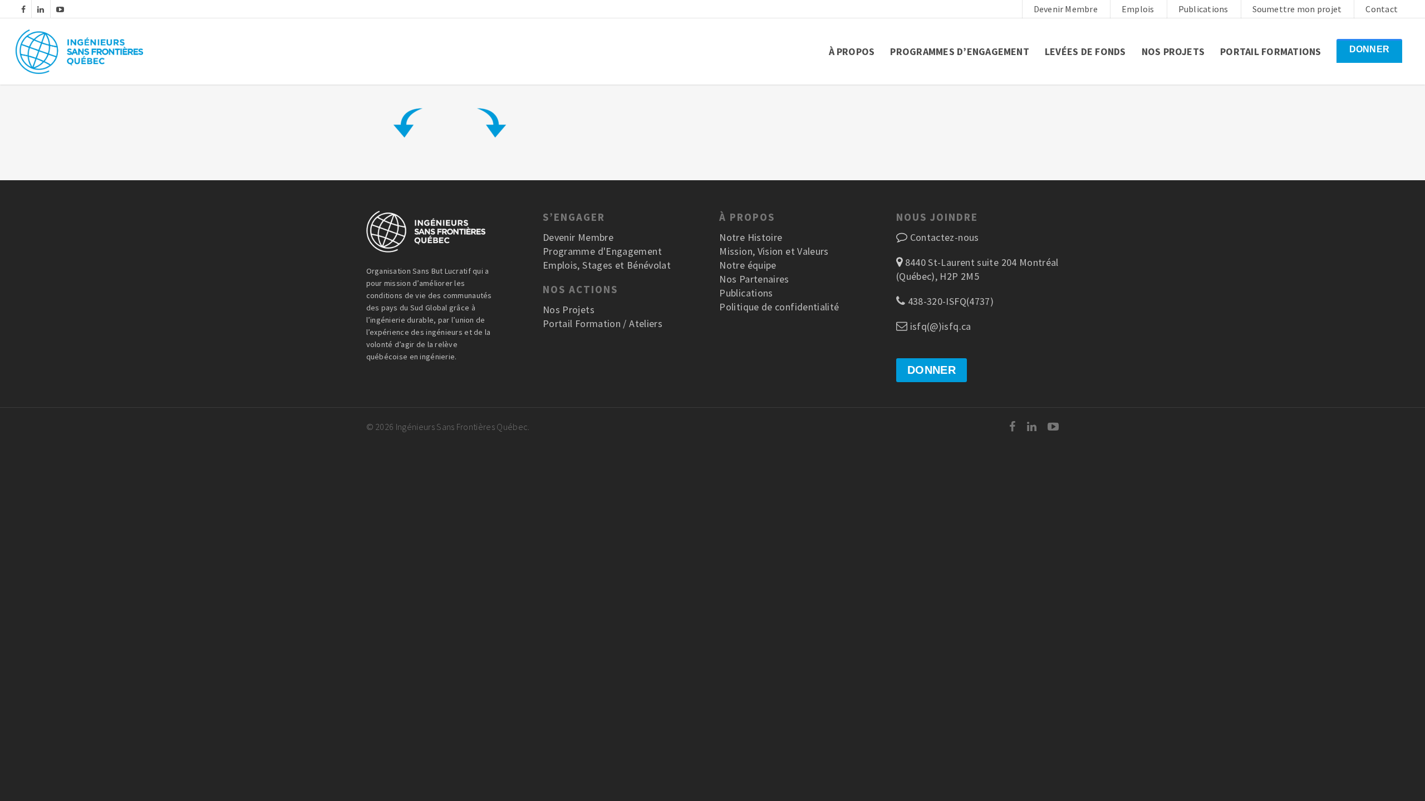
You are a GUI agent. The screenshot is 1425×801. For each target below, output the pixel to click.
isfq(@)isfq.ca (939, 326)
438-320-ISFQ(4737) (949, 301)
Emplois (1138, 8)
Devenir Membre (1066, 8)
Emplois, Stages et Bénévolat (607, 265)
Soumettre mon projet (1297, 8)
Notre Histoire (750, 237)
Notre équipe (747, 265)
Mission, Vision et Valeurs (773, 251)
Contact (1381, 8)
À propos (852, 51)
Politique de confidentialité (779, 306)
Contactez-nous (944, 237)
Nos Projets (568, 309)
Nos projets (1173, 51)
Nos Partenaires (754, 279)
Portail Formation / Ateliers (602, 323)
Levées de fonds (1085, 51)
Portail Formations (1270, 51)
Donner (1369, 49)
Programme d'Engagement (602, 251)
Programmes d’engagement (959, 51)
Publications (1203, 8)
